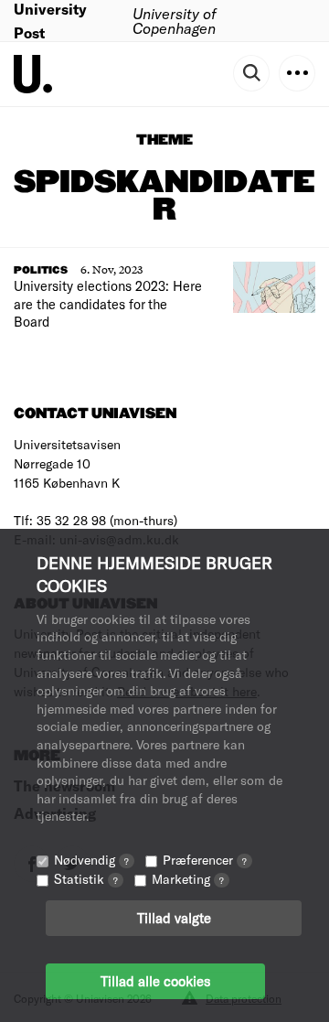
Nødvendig (91, 859)
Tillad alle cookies (155, 981)
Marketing (188, 879)
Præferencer (205, 859)
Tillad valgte (174, 917)
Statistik (86, 879)
